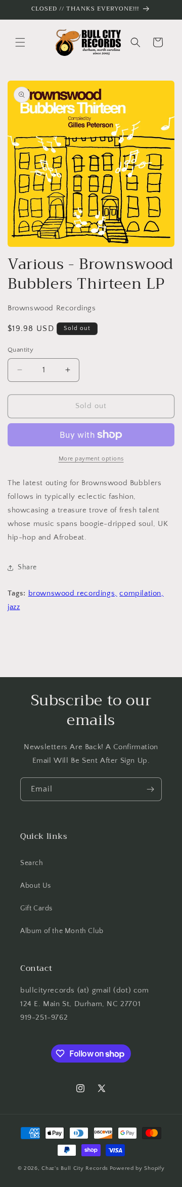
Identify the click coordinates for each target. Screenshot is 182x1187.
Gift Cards (36, 908)
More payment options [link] (91, 458)
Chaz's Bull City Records (74, 1168)
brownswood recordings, (72, 593)
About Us (35, 886)
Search (31, 863)
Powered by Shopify (137, 1168)
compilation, (141, 593)
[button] (20, 42)
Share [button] (27, 567)
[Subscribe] (150, 789)
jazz (14, 607)
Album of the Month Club (62, 931)
